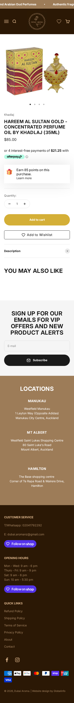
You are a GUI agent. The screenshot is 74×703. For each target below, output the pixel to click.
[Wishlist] (59, 21)
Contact (9, 646)
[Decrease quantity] (9, 204)
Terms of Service (15, 625)
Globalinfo (59, 690)
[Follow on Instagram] (17, 660)
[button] (37, 234)
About (8, 639)
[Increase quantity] (25, 204)
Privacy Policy (13, 632)
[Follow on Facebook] (7, 660)
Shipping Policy (14, 618)
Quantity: (10, 195)
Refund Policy (13, 611)
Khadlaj (9, 114)
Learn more (24, 178)
